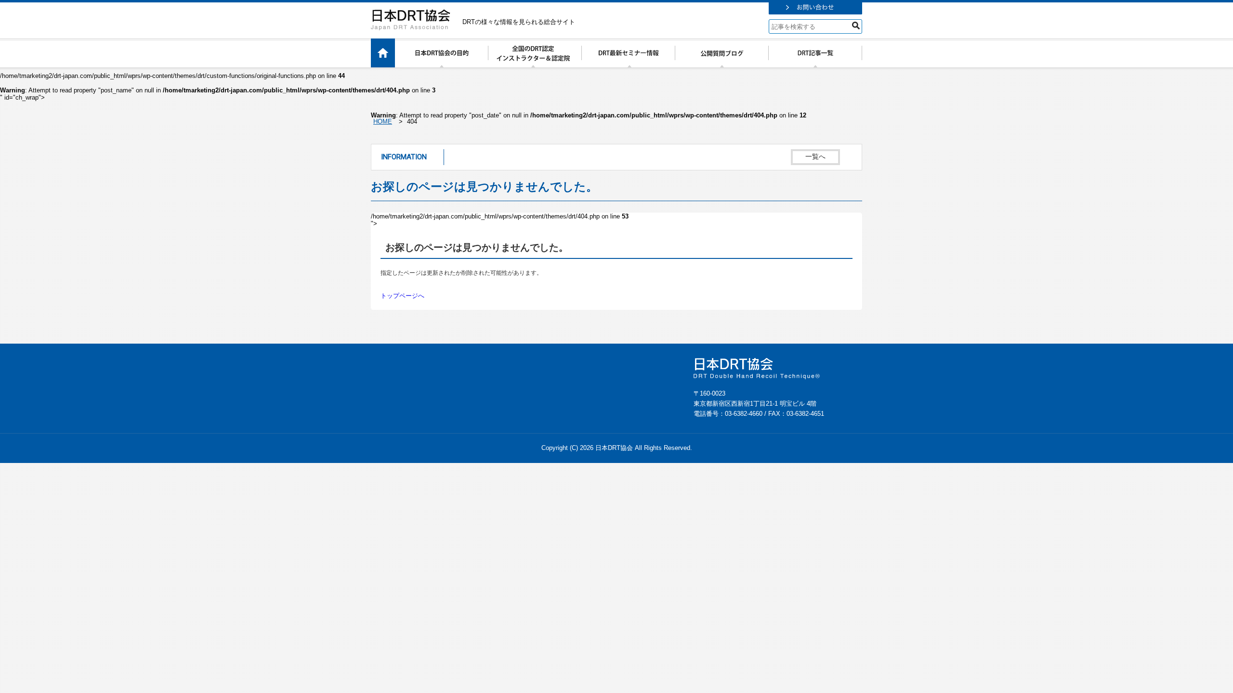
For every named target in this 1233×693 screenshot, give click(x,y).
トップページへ (402, 295)
